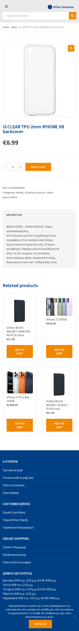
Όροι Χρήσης (11, 493)
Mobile (20, 192)
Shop (14, 27)
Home (6, 27)
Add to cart (38, 167)
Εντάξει (40, 624)
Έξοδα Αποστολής (14, 555)
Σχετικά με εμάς (13, 470)
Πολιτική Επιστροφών (17, 562)
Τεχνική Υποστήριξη (15, 520)
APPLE (13, 197)
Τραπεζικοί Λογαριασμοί (18, 527)
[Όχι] (74, 616)
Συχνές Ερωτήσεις (14, 512)
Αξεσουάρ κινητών (35, 192)
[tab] (35, 215)
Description (14, 214)
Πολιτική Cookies (13, 485)
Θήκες (50, 192)
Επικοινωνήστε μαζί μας (18, 477)
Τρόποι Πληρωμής (14, 547)
